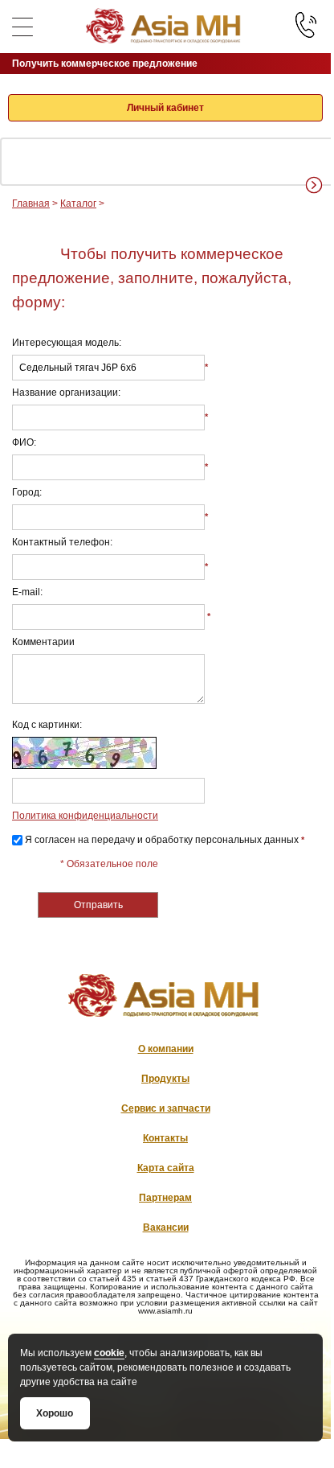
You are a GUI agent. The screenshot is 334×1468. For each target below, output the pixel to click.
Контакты (165, 1138)
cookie (109, 1353)
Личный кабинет (165, 107)
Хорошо (54, 1413)
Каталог (78, 203)
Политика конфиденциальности (85, 815)
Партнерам (165, 1197)
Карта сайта (165, 1168)
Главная (31, 203)
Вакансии (166, 1227)
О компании (165, 1049)
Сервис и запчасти (165, 1108)
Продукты (165, 1078)
